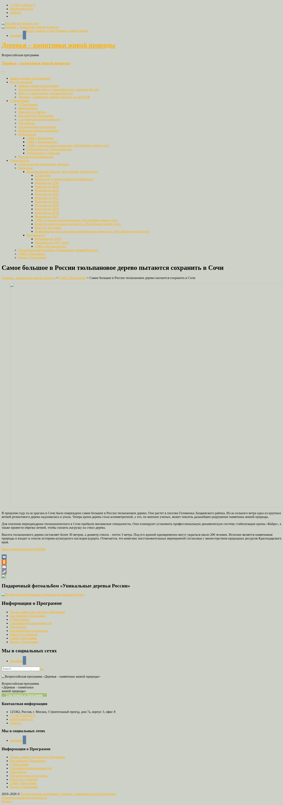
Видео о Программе (32, 257)
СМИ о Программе (40, 138)
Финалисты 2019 (47, 209)
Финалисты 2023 (47, 194)
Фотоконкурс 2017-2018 (52, 242)
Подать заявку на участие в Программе (37, 612)
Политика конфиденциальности (24, 797)
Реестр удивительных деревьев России (45, 93)
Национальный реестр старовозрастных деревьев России (58, 89)
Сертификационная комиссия (39, 119)
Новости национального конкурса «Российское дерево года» (78, 224)
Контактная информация (35, 156)
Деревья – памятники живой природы (58, 45)
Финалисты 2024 (47, 190)
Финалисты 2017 (47, 216)
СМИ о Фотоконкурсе (42, 142)
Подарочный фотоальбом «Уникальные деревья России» (58, 250)
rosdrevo (15, 12)
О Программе (19, 100)
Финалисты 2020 (47, 205)
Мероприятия (27, 108)
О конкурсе (43, 175)
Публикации (27, 134)
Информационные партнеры (38, 130)
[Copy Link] (141, 571)
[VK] (141, 556)
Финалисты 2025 (47, 186)
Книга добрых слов (40, 31)
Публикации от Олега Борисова (49, 149)
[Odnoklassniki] (141, 561)
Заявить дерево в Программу (30, 78)
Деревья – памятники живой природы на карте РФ (54, 97)
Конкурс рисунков (48, 227)
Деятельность (19, 160)
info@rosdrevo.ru (21, 9)
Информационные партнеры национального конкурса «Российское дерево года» (92, 231)
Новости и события (32, 112)
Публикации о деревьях (43, 153)
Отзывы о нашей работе (71, 31)
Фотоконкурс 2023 (48, 239)
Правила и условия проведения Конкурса (64, 179)
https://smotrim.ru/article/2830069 (24, 549)
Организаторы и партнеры (37, 127)
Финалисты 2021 (47, 201)
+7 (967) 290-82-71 (23, 5)
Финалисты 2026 (47, 183)
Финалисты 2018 (47, 212)
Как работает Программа (35, 115)
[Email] (141, 566)
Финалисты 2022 (47, 198)
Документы (26, 123)
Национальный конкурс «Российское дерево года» (62, 171)
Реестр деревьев (21, 82)
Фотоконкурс (36, 235)
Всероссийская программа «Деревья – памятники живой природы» (68, 794)
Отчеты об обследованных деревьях (43, 164)
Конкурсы (25, 168)
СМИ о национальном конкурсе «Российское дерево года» (68, 145)
